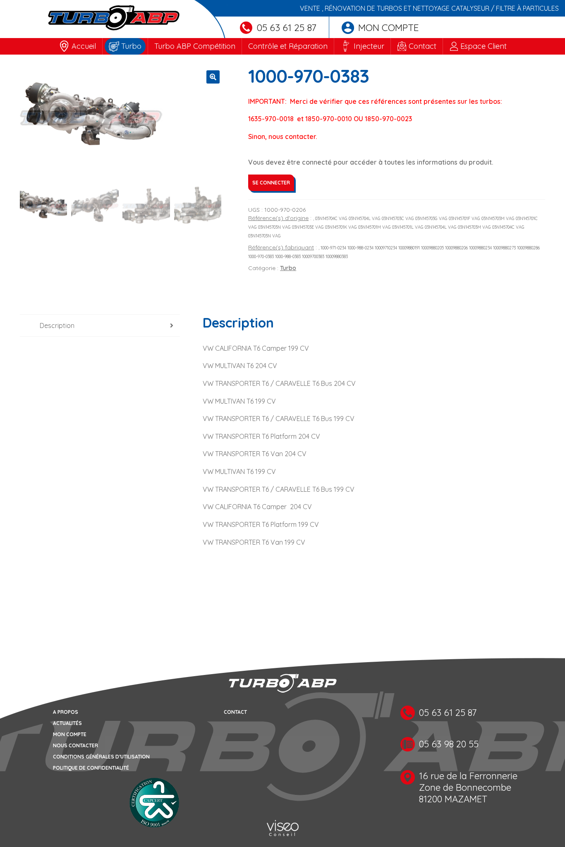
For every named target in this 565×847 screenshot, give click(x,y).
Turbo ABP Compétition (194, 46)
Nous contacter (75, 745)
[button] (213, 77)
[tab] (100, 326)
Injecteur (369, 46)
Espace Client (483, 46)
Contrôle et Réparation (288, 46)
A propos (65, 712)
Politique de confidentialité (91, 768)
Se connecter (271, 182)
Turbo (131, 46)
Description (57, 325)
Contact (422, 46)
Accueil (84, 46)
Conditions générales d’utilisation (101, 757)
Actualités (67, 723)
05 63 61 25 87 (286, 27)
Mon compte (388, 27)
